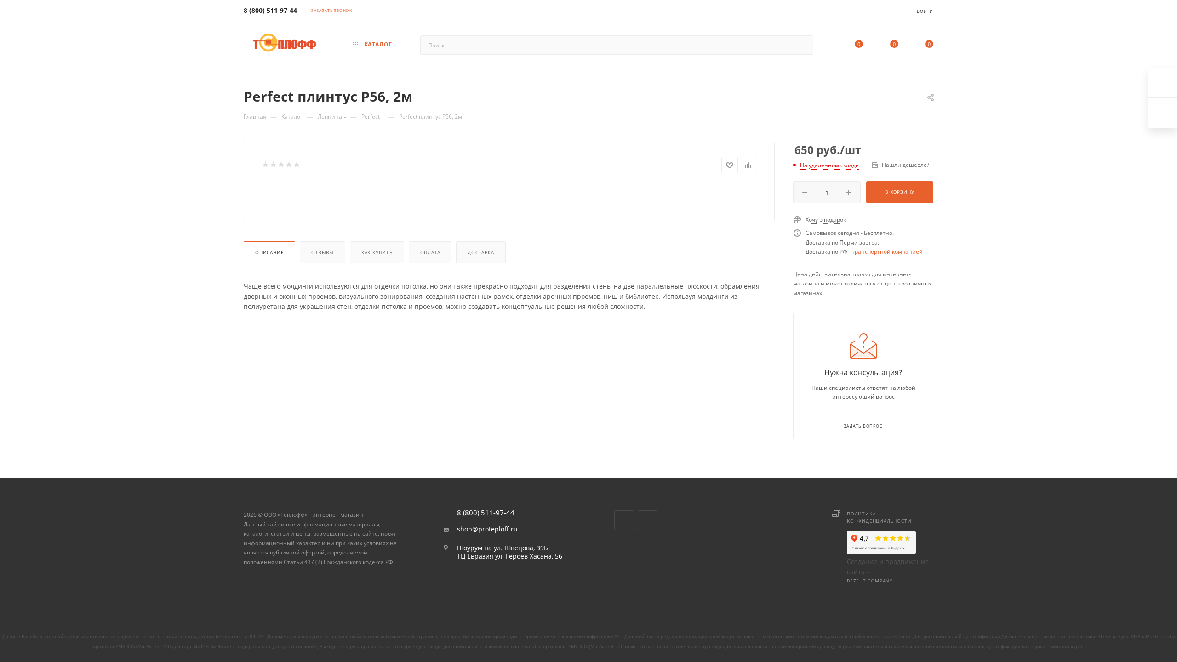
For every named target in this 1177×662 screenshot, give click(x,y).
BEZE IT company (870, 580)
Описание (269, 252)
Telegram (647, 520)
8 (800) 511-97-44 (270, 10)
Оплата (430, 252)
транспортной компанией (887, 252)
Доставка (481, 252)
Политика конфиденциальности (879, 517)
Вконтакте (624, 520)
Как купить (377, 252)
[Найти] (802, 45)
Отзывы (322, 252)
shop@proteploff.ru (487, 529)
